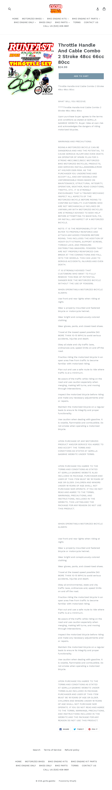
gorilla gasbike (49, 781)
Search (36, 750)
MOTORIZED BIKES (32, 18)
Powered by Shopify (67, 781)
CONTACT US (91, 22)
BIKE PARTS (61, 22)
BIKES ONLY (45, 22)
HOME (15, 18)
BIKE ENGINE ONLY (24, 22)
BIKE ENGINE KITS (57, 18)
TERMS (77, 22)
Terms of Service (52, 750)
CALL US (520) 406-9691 (56, 26)
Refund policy (72, 750)
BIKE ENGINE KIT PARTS (85, 18)
